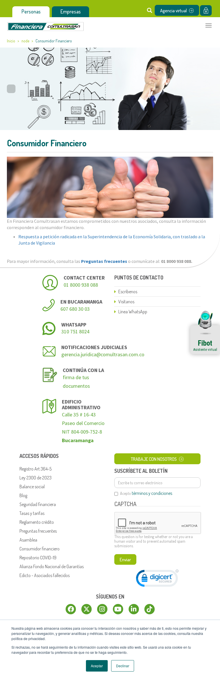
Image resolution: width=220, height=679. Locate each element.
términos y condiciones (152, 493)
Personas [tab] (31, 11)
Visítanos (126, 301)
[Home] (45, 26)
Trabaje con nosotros (154, 459)
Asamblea (28, 540)
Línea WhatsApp (132, 311)
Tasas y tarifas (31, 513)
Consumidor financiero (39, 549)
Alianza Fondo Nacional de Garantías (51, 566)
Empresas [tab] (70, 11)
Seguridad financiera (37, 504)
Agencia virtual (173, 10)
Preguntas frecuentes (38, 531)
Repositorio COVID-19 (37, 557)
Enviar (125, 559)
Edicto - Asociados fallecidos (44, 575)
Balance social (32, 486)
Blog (23, 495)
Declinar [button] (122, 665)
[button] (157, 579)
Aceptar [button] (97, 665)
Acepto (146, 493)
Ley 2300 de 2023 (35, 478)
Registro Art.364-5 (35, 469)
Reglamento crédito (36, 522)
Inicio (11, 40)
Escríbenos (127, 291)
